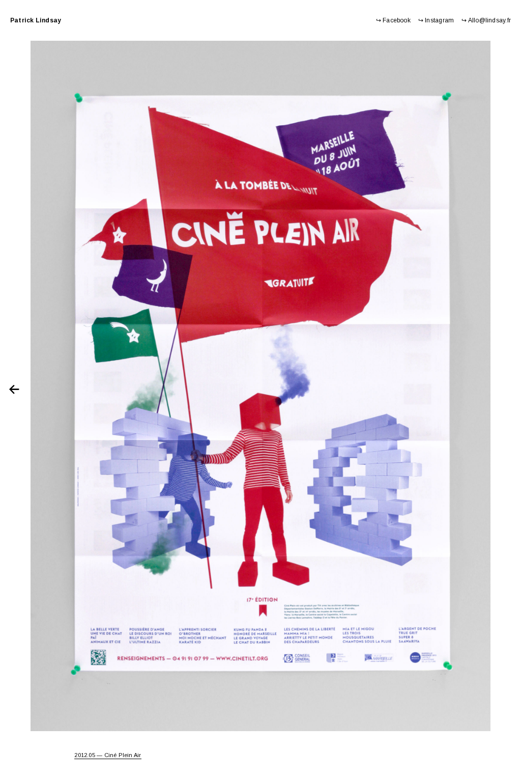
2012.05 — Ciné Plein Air (107, 755)
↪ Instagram (436, 20)
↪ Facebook (393, 20)
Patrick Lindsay (35, 20)
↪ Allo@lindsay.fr (486, 20)
